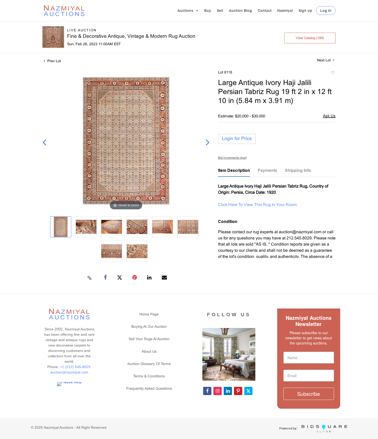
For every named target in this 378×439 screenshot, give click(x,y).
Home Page (149, 314)
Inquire (329, 116)
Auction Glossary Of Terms (149, 364)
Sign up (305, 10)
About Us (149, 351)
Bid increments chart (232, 158)
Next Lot (324, 60)
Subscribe (308, 393)
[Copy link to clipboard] (90, 278)
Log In (325, 10)
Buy (207, 10)
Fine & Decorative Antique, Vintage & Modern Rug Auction (131, 36)
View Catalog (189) (310, 38)
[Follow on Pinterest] (238, 391)
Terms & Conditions (149, 376)
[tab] (234, 172)
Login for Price (237, 139)
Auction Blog (240, 10)
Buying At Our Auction (149, 327)
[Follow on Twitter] (248, 391)
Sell (220, 10)
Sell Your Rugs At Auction (149, 339)
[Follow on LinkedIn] (228, 391)
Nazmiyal (285, 10)
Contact (265, 10)
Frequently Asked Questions (149, 388)
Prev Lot (53, 61)
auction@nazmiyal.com (69, 372)
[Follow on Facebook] (207, 391)
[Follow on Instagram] (217, 391)
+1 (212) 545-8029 (76, 367)
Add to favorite (332, 73)
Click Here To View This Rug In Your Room (257, 205)
